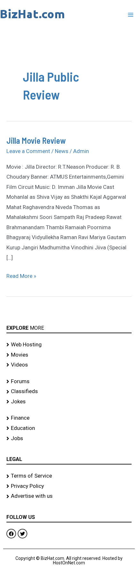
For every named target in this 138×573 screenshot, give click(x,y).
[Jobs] (69, 438)
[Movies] (69, 355)
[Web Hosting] (69, 345)
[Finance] (69, 418)
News (61, 151)
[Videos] (69, 365)
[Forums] (69, 381)
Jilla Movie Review (36, 140)
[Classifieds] (69, 391)
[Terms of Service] (69, 476)
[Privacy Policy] (69, 486)
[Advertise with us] (69, 496)
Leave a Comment (28, 151)
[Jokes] (69, 402)
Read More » (21, 275)
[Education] (69, 428)
